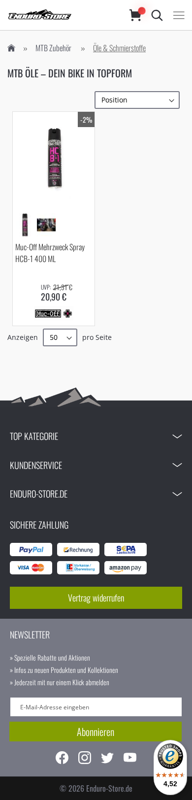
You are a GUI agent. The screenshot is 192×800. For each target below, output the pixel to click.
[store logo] (58, 15)
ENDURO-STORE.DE (38, 493)
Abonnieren (95, 731)
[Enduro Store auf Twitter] (107, 759)
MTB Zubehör (53, 48)
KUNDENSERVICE (36, 465)
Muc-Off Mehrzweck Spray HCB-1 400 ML (50, 253)
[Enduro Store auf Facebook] (62, 759)
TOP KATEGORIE (34, 436)
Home (11, 48)
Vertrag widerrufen (96, 597)
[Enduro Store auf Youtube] (130, 759)
